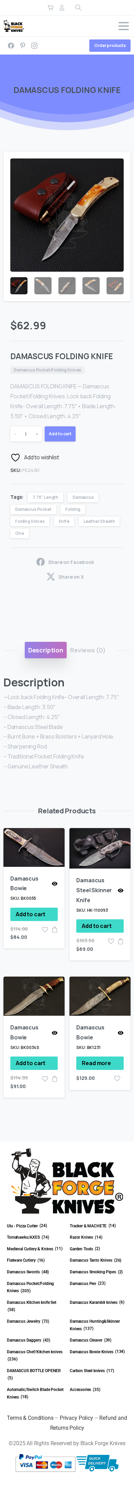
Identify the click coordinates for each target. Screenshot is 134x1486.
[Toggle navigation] (124, 26)
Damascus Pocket (33, 509)
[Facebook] (11, 45)
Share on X (70, 577)
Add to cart (60, 434)
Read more (96, 1063)
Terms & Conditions (30, 1418)
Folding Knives (30, 521)
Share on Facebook (71, 562)
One (19, 533)
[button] (119, 163)
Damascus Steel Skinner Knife (94, 890)
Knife (64, 521)
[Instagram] (34, 45)
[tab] (46, 650)
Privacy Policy (76, 1418)
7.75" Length (45, 497)
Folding (72, 509)
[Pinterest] (23, 45)
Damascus (83, 497)
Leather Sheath (99, 521)
